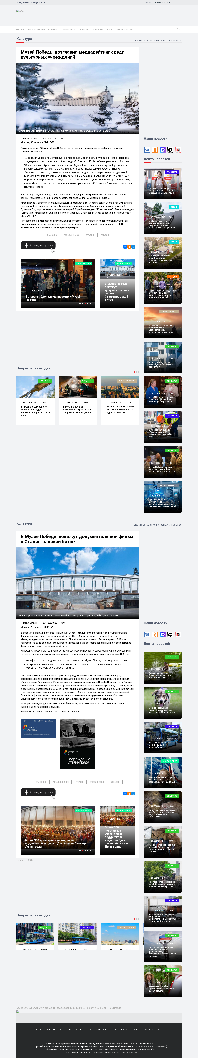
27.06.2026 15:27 (158, 217)
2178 (171, 982)
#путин (90, 235)
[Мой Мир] (133, 247)
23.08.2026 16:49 (158, 806)
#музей (104, 235)
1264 (171, 393)
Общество (84, 29)
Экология (172, 657)
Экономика (69, 29)
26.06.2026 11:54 (158, 496)
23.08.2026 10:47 (158, 910)
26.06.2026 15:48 (158, 426)
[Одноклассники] (129, 247)
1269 (171, 358)
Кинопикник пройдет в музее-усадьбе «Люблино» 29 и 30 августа (162, 988)
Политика (53, 29)
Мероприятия (153, 40)
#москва (52, 235)
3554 (48, 837)
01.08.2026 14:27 (115, 949)
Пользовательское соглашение (151, 1046)
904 (170, 184)
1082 (171, 252)
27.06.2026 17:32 (158, 184)
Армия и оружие (84, 381)
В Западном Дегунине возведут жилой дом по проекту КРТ (161, 364)
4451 (109, 822)
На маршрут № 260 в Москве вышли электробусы (159, 744)
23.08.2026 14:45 (158, 841)
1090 (171, 841)
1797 (171, 426)
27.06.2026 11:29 (158, 321)
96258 (86, 949)
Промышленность (168, 485)
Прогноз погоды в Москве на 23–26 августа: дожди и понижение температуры (162, 884)
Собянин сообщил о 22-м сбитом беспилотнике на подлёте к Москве (77, 409)
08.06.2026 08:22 (30, 402)
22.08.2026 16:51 (158, 982)
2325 (171, 739)
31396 (43, 402)
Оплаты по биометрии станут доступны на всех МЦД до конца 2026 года (161, 190)
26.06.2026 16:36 (158, 393)
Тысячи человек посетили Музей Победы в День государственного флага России (162, 848)
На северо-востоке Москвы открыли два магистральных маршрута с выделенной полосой (163, 917)
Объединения (84, 263)
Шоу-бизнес (139, 40)
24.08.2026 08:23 (158, 773)
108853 (44, 949)
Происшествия (125, 29)
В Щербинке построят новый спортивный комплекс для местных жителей (160, 259)
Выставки (176, 40)
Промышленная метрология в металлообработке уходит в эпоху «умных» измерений (162, 502)
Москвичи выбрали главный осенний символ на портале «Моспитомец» (162, 710)
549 (170, 287)
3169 (48, 290)
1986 (171, 910)
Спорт (110, 29)
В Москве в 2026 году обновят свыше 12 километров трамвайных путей (161, 433)
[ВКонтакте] (125, 247)
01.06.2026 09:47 (115, 402)
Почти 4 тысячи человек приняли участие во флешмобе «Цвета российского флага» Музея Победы (162, 951)
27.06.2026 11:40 (158, 287)
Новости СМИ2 (24, 860)
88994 (128, 949)
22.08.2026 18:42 (158, 943)
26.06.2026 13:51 (158, 463)
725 (170, 217)
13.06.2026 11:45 (72, 402)
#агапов (115, 781)
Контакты (163, 1030)
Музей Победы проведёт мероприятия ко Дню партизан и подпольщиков (162, 469)
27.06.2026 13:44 (158, 252)
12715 (128, 402)
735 (170, 463)
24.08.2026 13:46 (158, 669)
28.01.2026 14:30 (35, 837)
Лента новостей (36, 29)
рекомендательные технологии (122, 1052)
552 (170, 321)
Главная (38, 1030)
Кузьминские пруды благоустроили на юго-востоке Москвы (160, 675)
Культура (98, 29)
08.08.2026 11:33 (72, 949)
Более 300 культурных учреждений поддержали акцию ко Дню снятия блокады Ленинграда (116, 837)
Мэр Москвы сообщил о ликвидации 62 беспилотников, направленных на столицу (162, 328)
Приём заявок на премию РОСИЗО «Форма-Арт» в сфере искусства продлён (56, 298)
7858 (171, 943)
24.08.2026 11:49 (158, 704)
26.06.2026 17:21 (158, 358)
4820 (109, 278)
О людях (173, 276)
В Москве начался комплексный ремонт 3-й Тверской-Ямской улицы (35, 409)
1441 (171, 496)
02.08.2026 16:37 (30, 949)
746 (170, 878)
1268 (171, 806)
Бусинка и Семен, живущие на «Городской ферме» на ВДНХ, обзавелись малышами (162, 813)
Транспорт (172, 172)
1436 (171, 773)
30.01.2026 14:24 (114, 819)
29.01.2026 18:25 (114, 275)
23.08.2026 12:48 (158, 878)
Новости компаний (144, 1030)
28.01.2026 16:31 (35, 290)
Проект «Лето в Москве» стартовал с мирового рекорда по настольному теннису (120, 411)
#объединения (71, 235)
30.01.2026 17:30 (50, 138)
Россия (20, 29)
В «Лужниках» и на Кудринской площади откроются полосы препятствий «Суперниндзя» (162, 224)
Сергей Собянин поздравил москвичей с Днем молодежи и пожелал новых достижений (162, 293)
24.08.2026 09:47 (158, 739)
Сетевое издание (111, 1043)
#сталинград (97, 781)
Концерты (165, 40)
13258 (86, 402)
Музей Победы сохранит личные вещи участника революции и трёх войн (161, 399)
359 (170, 669)
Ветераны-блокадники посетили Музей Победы (53, 845)
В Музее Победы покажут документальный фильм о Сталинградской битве (117, 291)
